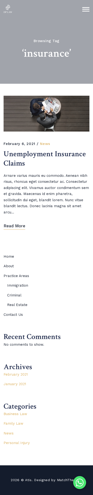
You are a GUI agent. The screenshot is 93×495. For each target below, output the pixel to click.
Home (9, 256)
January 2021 (15, 384)
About (9, 266)
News (45, 144)
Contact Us (13, 314)
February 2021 (16, 374)
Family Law (13, 423)
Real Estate (17, 305)
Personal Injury (17, 443)
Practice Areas (16, 276)
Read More (14, 225)
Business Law (15, 414)
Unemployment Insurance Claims (45, 158)
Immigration (17, 285)
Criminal (14, 295)
